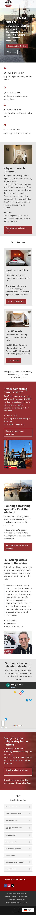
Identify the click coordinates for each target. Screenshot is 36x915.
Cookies (25, 903)
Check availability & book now (17, 772)
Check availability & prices (16, 46)
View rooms (11, 52)
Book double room (16, 301)
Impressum (21, 900)
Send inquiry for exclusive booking (17, 547)
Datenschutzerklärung (13, 903)
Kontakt (12, 900)
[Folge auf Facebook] (5, 885)
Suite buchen (13, 360)
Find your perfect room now (16, 230)
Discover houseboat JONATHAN (15, 433)
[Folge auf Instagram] (9, 885)
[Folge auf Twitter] (12, 885)
